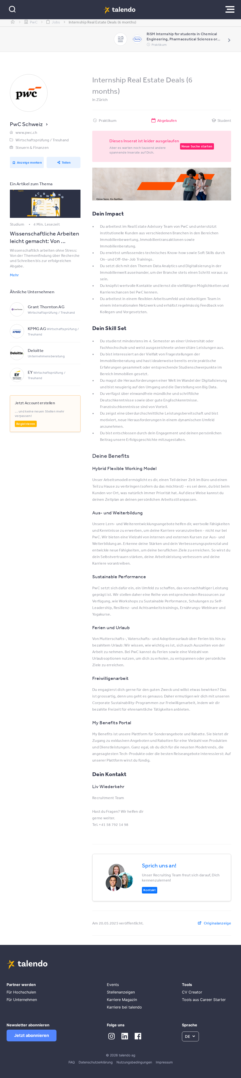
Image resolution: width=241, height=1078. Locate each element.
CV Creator (192, 992)
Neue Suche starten (196, 146)
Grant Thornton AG (46, 306)
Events (113, 984)
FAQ (71, 1062)
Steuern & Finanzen (32, 147)
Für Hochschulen (21, 992)
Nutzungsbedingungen (134, 1062)
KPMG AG (37, 328)
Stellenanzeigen (121, 992)
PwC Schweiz (26, 124)
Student (224, 120)
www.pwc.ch (26, 132)
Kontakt (149, 890)
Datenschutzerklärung (96, 1062)
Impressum (164, 1062)
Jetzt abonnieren (31, 1035)
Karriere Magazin (122, 999)
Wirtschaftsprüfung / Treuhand (42, 140)
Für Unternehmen (22, 999)
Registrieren (25, 424)
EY (30, 372)
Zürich (102, 99)
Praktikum (107, 120)
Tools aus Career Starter (204, 999)
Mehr (14, 275)
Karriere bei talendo (124, 1007)
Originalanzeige (217, 923)
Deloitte (36, 350)
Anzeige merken (29, 162)
